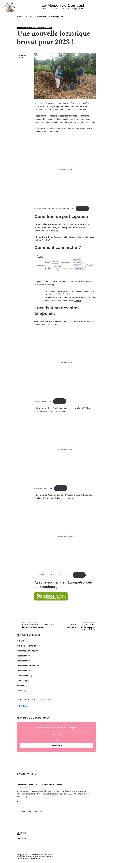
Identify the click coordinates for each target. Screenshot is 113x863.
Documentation (23, 671)
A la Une (21, 27)
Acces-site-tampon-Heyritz (43, 488)
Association (22, 656)
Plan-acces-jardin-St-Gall (43, 401)
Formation (21, 681)
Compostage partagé (33, 27)
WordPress (36, 858)
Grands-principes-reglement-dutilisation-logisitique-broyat (54, 208)
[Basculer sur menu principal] (3, 7)
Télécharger (82, 208)
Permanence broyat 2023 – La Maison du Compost (40, 785)
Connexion (21, 839)
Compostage (22, 661)
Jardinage (47, 27)
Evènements (22, 676)
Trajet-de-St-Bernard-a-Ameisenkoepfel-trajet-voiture (52, 575)
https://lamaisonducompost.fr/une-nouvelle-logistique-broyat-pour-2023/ (44, 794)
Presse (20, 691)
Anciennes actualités (26, 651)
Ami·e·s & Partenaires (26, 646)
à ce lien (45, 240)
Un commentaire (24, 64)
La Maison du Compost (63, 5)
